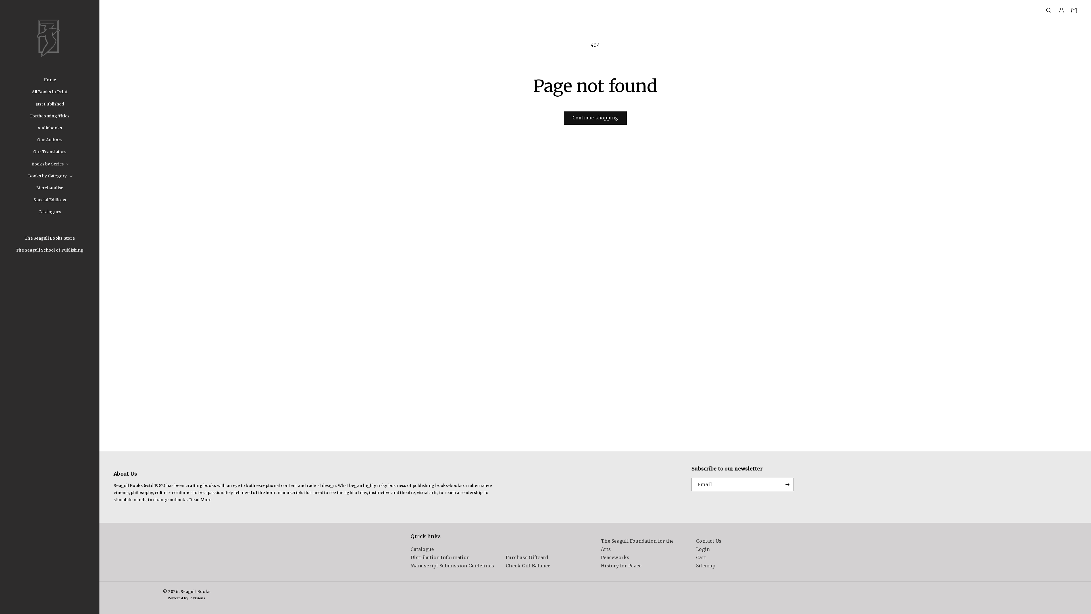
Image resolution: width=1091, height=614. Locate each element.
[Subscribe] (787, 484)
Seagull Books (195, 591)
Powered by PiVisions (186, 598)
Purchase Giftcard (527, 557)
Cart (701, 557)
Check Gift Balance (528, 566)
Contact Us (709, 541)
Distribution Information (440, 557)
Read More (200, 499)
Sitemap (705, 566)
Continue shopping (595, 118)
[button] (50, 164)
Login (703, 549)
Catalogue (422, 549)
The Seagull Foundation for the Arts (637, 545)
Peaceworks (615, 557)
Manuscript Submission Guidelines (452, 566)
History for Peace (621, 566)
